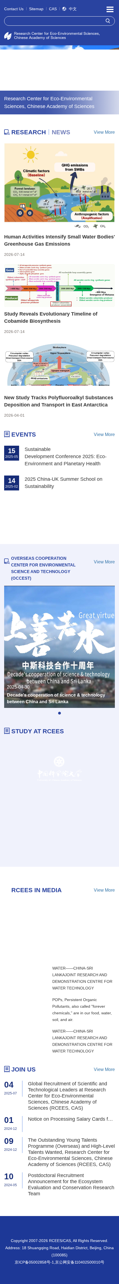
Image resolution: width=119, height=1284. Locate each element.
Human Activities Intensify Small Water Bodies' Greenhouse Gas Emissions (59, 240)
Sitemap (36, 9)
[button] (59, 713)
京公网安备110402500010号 (79, 1262)
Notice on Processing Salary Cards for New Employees (71, 1119)
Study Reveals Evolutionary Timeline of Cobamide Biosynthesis (50, 317)
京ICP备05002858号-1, (35, 1262)
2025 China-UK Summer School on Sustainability (63, 482)
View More (104, 132)
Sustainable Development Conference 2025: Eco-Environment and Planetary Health (66, 456)
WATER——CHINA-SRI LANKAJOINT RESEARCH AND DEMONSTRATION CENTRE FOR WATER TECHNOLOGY (82, 978)
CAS (53, 9)
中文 (73, 9)
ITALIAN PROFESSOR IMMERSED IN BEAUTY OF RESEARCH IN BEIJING (57, 946)
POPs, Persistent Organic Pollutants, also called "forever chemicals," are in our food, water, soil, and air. (82, 1009)
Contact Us (14, 9)
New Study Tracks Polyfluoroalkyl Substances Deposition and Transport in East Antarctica (58, 401)
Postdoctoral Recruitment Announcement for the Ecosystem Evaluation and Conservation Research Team (71, 1184)
